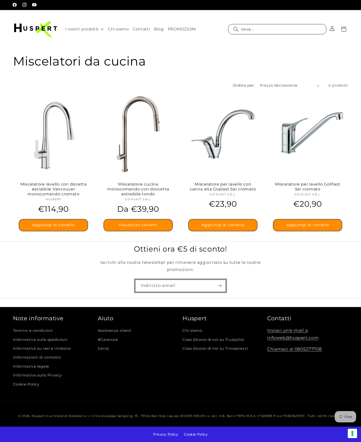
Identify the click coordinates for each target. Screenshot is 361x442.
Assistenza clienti (115, 330)
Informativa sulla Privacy (37, 375)
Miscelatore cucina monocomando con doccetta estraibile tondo (138, 189)
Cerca (103, 348)
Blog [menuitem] (159, 29)
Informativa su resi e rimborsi (42, 348)
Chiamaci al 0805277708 (294, 349)
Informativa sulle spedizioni (40, 339)
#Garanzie (108, 339)
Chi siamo (192, 330)
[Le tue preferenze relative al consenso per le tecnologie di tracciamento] (352, 433)
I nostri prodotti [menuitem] (82, 29)
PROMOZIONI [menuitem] (182, 29)
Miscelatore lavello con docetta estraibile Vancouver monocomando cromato (53, 189)
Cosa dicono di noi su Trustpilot (213, 339)
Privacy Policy (165, 434)
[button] (277, 29)
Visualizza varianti (138, 225)
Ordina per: (244, 85)
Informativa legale (31, 366)
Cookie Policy (26, 384)
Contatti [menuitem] (141, 29)
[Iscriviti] (219, 286)
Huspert (38, 416)
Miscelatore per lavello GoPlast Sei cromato (307, 186)
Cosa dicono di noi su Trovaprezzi (215, 348)
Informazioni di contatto (37, 357)
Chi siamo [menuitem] (118, 29)
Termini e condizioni (33, 330)
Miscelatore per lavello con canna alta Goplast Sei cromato (223, 186)
